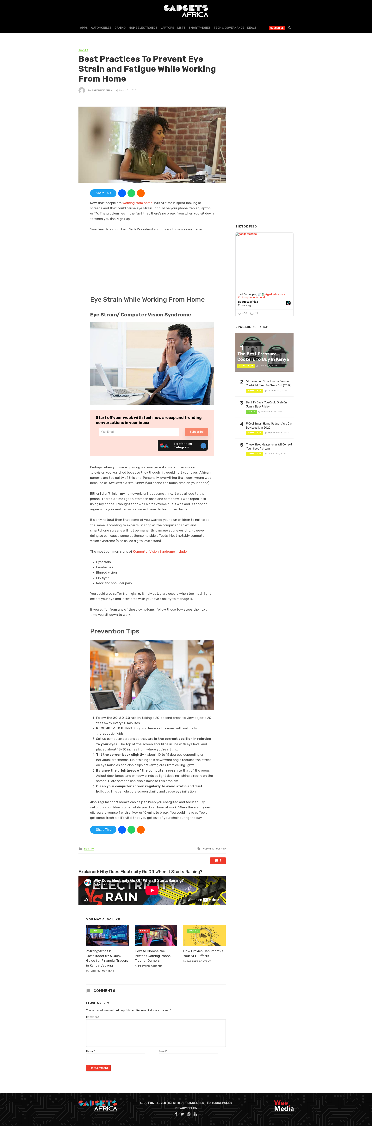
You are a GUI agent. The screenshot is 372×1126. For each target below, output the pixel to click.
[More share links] (141, 193)
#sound (260, 297)
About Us (147, 1103)
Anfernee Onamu (103, 90)
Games (144, 931)
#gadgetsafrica (275, 294)
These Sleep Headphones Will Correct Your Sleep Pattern (269, 446)
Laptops (167, 27)
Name (90, 1051)
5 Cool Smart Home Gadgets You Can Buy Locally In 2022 (269, 425)
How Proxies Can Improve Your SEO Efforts (203, 953)
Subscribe (277, 28)
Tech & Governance (229, 27)
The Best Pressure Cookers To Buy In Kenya (263, 356)
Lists (181, 27)
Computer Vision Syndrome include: (160, 551)
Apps (84, 27)
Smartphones (200, 27)
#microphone (246, 297)
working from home (137, 203)
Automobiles (101, 27)
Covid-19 (209, 848)
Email (163, 1051)
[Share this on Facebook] (122, 193)
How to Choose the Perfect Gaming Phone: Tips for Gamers (153, 955)
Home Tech (246, 366)
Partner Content (102, 970)
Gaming (120, 27)
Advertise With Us (170, 1103)
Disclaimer (195, 1103)
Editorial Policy (219, 1103)
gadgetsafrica (248, 301)
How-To (83, 50)
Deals (252, 27)
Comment (92, 1017)
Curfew (222, 848)
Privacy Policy (186, 1108)
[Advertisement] (264, 162)
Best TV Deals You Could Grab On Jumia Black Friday (266, 404)
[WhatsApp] (131, 193)
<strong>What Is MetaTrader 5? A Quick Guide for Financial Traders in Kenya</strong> (107, 958)
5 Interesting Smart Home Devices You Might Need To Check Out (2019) (268, 383)
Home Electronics (143, 27)
